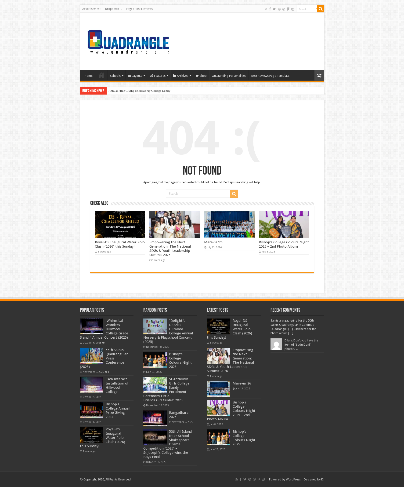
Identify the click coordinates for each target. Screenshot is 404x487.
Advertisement (91, 9)
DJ (322, 479)
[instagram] (293, 9)
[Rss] (266, 9)
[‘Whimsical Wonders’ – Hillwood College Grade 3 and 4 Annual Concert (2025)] (91, 326)
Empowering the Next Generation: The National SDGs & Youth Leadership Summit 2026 (170, 248)
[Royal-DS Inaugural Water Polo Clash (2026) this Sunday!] (91, 435)
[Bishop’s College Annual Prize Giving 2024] (91, 410)
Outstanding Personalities (229, 75)
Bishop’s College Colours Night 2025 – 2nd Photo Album (284, 244)
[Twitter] (274, 9)
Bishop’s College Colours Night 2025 (180, 360)
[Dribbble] (284, 9)
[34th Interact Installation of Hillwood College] (91, 385)
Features (160, 75)
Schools (115, 75)
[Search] (320, 8)
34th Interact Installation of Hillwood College (117, 385)
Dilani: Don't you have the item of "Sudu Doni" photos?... (301, 345)
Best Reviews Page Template (270, 75)
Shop (203, 75)
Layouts (137, 75)
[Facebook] (270, 9)
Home (89, 75)
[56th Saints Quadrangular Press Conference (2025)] (91, 356)
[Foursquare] (288, 9)
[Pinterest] (279, 9)
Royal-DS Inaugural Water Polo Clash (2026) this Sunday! (120, 244)
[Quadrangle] (129, 40)
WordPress (293, 479)
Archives (182, 75)
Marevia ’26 (213, 242)
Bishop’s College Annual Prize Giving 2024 (118, 410)
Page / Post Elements (139, 9)
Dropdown (112, 9)
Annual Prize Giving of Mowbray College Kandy (139, 90)
